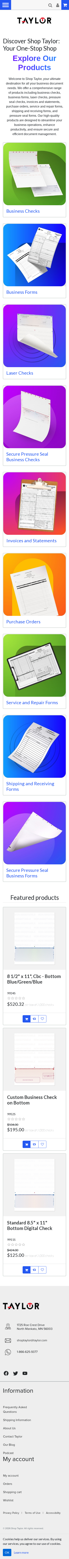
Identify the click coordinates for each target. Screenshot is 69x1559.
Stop (8, 35)
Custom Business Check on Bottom (32, 1099)
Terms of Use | (32, 1513)
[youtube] (25, 1373)
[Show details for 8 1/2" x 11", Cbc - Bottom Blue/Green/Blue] (34, 938)
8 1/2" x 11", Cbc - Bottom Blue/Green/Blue (34, 979)
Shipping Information (17, 1420)
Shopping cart (12, 1492)
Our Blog (9, 1444)
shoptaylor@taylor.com (32, 1340)
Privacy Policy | (12, 1513)
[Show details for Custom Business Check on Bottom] (34, 1059)
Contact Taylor (12, 1436)
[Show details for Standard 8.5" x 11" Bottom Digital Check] (34, 1185)
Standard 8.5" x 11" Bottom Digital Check (29, 1225)
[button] (5, 5)
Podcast (8, 1453)
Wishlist (8, 1500)
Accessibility (52, 1513)
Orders (7, 1483)
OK (7, 1552)
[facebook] (6, 1373)
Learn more (21, 1552)
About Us (9, 1428)
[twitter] (15, 1373)
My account (11, 1475)
